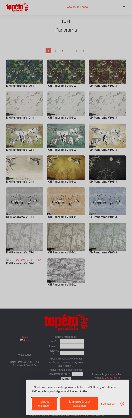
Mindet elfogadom (44, 403)
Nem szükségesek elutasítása (79, 403)
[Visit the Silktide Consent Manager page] (122, 404)
